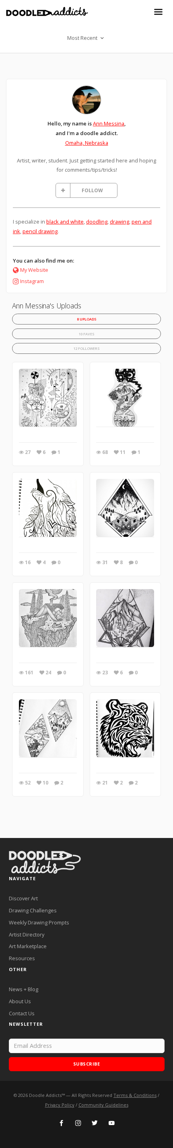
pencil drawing (40, 231)
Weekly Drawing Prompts (39, 922)
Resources (22, 958)
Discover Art (23, 898)
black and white (65, 221)
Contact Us (22, 1013)
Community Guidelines (103, 1105)
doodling (96, 221)
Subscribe (86, 1064)
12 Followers (86, 348)
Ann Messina (108, 123)
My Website (34, 269)
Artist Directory (26, 934)
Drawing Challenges (33, 910)
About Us (20, 1001)
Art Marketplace (28, 946)
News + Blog (23, 989)
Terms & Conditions (135, 1095)
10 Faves (86, 334)
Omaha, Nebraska (86, 142)
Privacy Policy (59, 1105)
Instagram (32, 281)
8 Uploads (87, 319)
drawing (119, 221)
